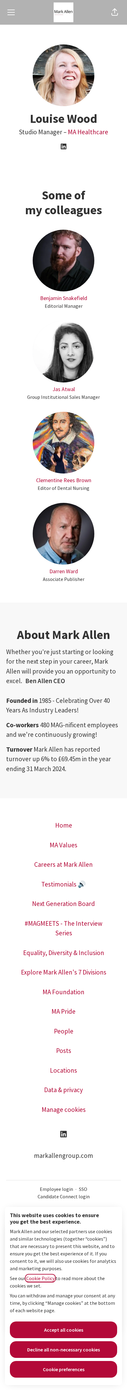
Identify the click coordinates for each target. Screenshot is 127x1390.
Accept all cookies (63, 1330)
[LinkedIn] (63, 147)
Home (63, 825)
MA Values (63, 845)
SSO (83, 1189)
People (63, 1031)
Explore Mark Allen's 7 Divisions (63, 972)
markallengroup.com (63, 1155)
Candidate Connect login (64, 1196)
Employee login (56, 1189)
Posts (63, 1050)
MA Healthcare (88, 132)
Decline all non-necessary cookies (63, 1349)
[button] (114, 12)
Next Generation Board (63, 904)
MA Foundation (63, 992)
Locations (63, 1070)
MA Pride (63, 1011)
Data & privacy (63, 1090)
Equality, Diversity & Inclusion (63, 953)
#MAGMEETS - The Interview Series (63, 928)
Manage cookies (64, 1109)
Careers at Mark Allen (63, 864)
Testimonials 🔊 (63, 884)
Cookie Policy (40, 1278)
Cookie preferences (63, 1369)
